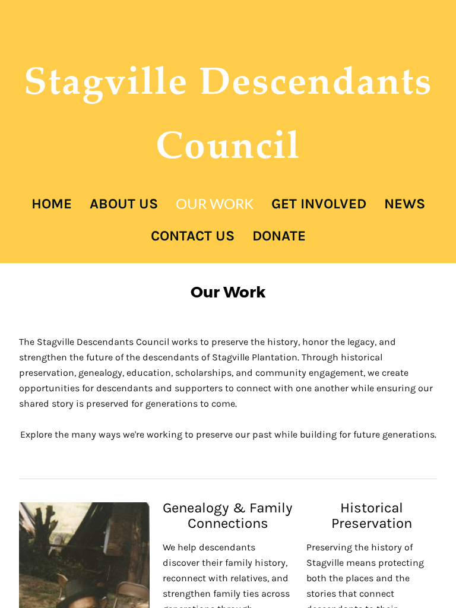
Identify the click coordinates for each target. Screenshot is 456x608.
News (404, 203)
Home (51, 203)
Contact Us (193, 235)
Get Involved (318, 203)
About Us (124, 203)
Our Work (215, 203)
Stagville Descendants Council (228, 112)
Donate (279, 235)
